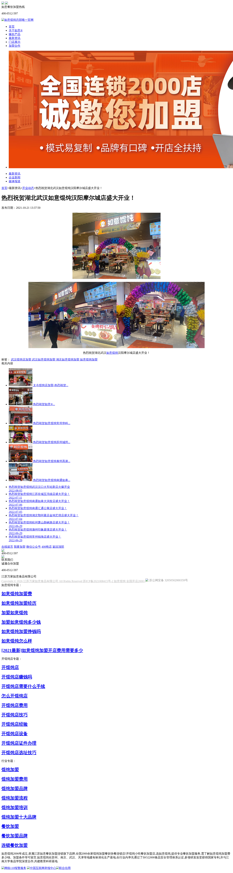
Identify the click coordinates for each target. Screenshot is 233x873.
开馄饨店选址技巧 (18, 752)
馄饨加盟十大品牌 (18, 817)
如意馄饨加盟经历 (18, 603)
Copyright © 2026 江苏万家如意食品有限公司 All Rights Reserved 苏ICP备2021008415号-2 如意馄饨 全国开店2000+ (73, 581)
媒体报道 (14, 181)
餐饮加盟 (10, 826)
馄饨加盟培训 (14, 807)
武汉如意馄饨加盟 (44, 359)
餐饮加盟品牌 (14, 835)
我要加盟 (19, 546)
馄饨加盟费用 (14, 779)
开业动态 (28, 188)
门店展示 (14, 41)
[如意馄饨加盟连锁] (6, 3)
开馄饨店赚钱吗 (16, 676)
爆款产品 (14, 34)
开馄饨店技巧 (14, 714)
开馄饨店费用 (14, 705)
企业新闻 (14, 177)
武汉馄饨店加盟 (21, 359)
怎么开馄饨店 (14, 695)
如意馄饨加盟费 (16, 593)
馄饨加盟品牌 (14, 788)
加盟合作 (14, 45)
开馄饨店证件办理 (18, 743)
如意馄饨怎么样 (16, 641)
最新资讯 (14, 38)
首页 (12, 26)
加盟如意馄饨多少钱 (21, 622)
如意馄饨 (112, 352)
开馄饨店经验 (14, 724)
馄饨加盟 (10, 769)
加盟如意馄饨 (14, 612)
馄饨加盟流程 (14, 798)
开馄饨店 (10, 667)
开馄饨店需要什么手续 (23, 686)
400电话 (47, 546)
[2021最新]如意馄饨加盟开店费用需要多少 (42, 650)
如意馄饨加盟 (89, 359)
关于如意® (16, 30)
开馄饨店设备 (14, 733)
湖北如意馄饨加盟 (68, 359)
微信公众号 (33, 546)
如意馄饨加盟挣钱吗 (21, 631)
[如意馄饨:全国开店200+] (2, 3)
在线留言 (7, 546)
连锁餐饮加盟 (14, 845)
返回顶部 (58, 546)
